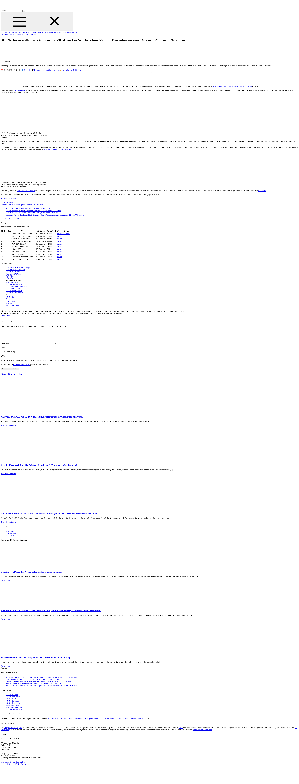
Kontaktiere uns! (7, 315)
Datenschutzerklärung (21, 365)
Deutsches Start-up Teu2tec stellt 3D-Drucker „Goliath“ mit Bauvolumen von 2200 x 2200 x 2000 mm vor (45, 215)
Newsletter (262, 191)
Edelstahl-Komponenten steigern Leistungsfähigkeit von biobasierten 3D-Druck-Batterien (39, 681)
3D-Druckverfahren (32, 32)
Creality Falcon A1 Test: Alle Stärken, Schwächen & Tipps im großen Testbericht (39, 465)
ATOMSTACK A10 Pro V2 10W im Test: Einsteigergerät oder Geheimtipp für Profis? (42, 417)
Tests (56, 32)
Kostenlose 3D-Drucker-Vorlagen (18, 268)
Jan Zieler (27, 70)
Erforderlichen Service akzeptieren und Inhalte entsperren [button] (22, 205)
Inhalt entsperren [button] (7, 203)
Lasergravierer (11, 301)
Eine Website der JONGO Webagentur (15, 764)
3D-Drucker (10, 297)
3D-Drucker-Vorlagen (9, 32)
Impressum (5, 762)
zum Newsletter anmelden (202, 730)
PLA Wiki (9, 276)
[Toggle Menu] (37, 21)
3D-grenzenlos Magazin (13, 728)
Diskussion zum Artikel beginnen (46, 70)
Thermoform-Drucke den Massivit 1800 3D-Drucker (232, 86)
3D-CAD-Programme (14, 284)
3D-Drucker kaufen (13, 697)
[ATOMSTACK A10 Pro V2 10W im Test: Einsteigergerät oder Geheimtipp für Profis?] (24, 412)
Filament (9, 299)
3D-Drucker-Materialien (14, 707)
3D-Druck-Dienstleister (14, 293)
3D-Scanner (10, 303)
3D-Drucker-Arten (12, 282)
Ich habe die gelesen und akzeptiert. (26, 365)
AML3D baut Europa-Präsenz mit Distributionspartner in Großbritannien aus (34, 683)
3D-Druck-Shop (12, 695)
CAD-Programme (47, 32)
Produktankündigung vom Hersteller (57, 149)
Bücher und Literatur (13, 305)
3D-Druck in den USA (27, 34)
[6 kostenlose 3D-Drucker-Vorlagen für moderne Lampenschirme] (24, 567)
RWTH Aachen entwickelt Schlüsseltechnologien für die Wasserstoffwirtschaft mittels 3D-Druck (41, 686)
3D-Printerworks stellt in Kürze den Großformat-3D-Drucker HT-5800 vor (33, 211)
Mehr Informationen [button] (8, 199)
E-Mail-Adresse (7, 352)
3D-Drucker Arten (12, 705)
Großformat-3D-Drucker (10, 34)
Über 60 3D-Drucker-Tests (15, 270)
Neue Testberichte (12, 373)
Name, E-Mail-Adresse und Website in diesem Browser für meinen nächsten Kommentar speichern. (40, 360)
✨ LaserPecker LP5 (70, 32)
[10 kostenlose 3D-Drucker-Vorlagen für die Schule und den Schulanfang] (24, 653)
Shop (60, 32)
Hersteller (21, 32)
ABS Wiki (9, 278)
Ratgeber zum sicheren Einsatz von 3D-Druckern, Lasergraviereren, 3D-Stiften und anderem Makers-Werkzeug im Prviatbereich (95, 719)
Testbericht (66, 234)
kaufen (59, 234)
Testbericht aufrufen (8, 425)
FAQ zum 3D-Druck (13, 274)
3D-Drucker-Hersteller (14, 291)
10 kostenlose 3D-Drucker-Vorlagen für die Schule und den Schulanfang (35, 657)
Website (4, 356)
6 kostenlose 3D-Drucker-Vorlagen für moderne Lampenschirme (31, 572)
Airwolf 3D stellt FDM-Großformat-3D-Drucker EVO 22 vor (28, 209)
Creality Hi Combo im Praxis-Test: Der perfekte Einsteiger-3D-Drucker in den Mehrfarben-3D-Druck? (50, 513)
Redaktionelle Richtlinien (71, 70)
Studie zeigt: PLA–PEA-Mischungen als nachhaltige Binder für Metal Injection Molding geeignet (41, 677)
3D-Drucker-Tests (12, 701)
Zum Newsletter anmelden (10, 219)
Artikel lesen (5, 580)
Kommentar (6, 343)
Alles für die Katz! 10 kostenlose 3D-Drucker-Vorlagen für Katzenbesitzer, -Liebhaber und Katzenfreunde (51, 610)
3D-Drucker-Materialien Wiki (16, 286)
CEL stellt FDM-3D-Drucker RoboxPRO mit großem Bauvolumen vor (32, 213)
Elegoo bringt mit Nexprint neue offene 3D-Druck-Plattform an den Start (32, 679)
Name (4, 347)
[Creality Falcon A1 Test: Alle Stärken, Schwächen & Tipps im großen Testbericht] (24, 461)
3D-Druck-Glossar (12, 272)
